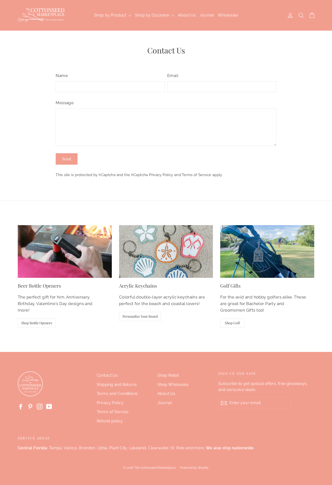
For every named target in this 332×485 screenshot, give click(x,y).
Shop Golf (232, 323)
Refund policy (110, 421)
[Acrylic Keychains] (166, 251)
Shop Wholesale (172, 384)
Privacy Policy (161, 175)
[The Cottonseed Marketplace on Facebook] (21, 406)
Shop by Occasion (152, 15)
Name (62, 75)
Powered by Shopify (194, 467)
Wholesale (228, 15)
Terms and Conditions (117, 393)
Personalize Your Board (140, 316)
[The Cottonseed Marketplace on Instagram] (40, 406)
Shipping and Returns (117, 384)
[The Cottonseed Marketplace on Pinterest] (30, 406)
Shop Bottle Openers (36, 323)
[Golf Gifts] (267, 251)
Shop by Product (110, 15)
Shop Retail (168, 375)
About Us (187, 15)
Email (172, 75)
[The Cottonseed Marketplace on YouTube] (49, 406)
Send (66, 158)
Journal (207, 15)
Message (65, 102)
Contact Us (107, 375)
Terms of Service (196, 175)
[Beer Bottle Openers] (65, 251)
